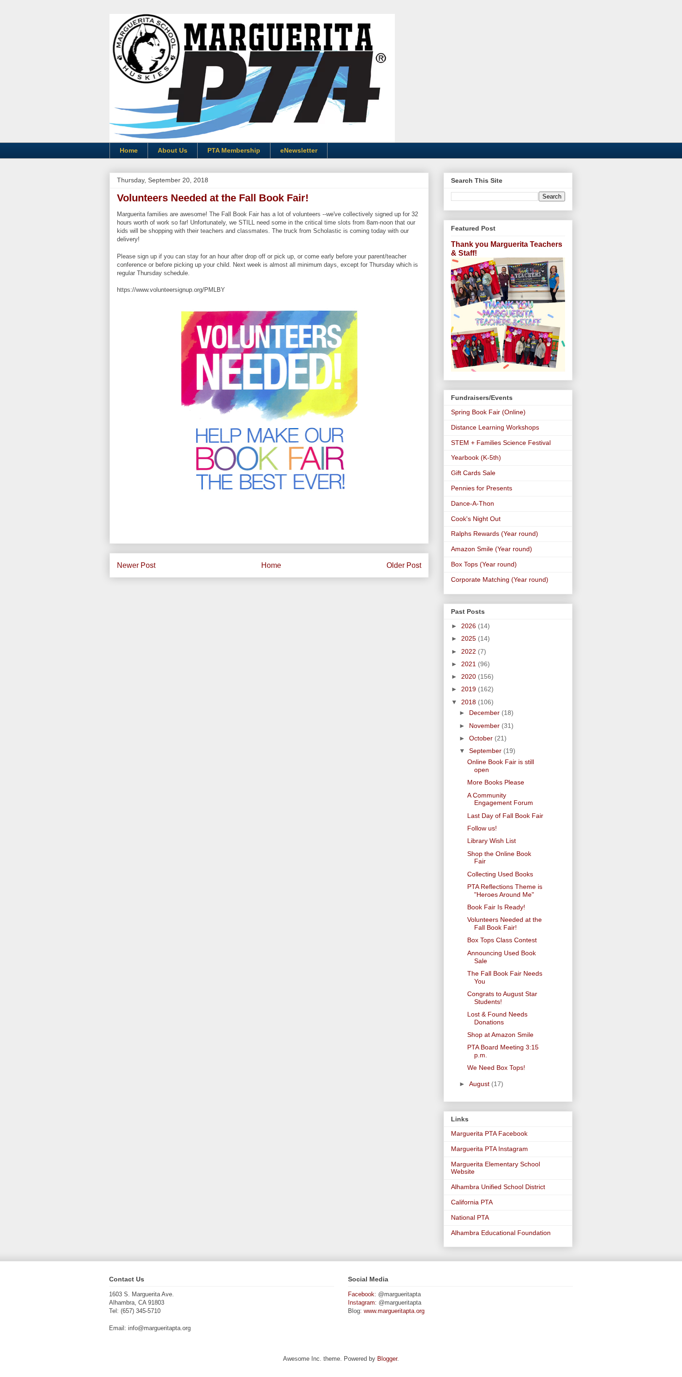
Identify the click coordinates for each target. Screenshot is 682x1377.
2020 (469, 676)
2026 (469, 626)
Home (129, 150)
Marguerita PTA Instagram (489, 1148)
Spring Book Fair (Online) (488, 412)
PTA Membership (233, 150)
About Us (172, 150)
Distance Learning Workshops (495, 427)
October (482, 738)
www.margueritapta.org (394, 1310)
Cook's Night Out (476, 518)
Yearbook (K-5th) (476, 457)
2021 (469, 664)
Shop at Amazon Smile (500, 1034)
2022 (469, 651)
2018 (469, 702)
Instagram (361, 1302)
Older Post (403, 565)
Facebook (361, 1294)
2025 (469, 638)
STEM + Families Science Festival (501, 442)
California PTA (472, 1202)
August (480, 1083)
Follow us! (482, 828)
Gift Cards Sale (473, 472)
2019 (469, 689)
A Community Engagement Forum (500, 799)
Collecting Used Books (500, 874)
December (485, 712)
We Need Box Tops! (496, 1067)
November (485, 725)
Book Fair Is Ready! (496, 907)
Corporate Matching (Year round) (499, 579)
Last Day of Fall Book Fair (505, 815)
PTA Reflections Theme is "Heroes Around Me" (504, 890)
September (486, 750)
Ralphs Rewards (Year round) (494, 533)
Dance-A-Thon (472, 503)
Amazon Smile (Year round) (491, 549)
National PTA (470, 1217)
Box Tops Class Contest (502, 940)
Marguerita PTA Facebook (489, 1133)
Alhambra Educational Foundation (501, 1232)
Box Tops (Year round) (484, 564)
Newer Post (136, 565)
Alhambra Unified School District (498, 1186)
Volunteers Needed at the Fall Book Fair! (504, 923)
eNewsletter (298, 150)
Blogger (387, 1358)
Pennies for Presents (481, 488)
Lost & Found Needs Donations (497, 1018)
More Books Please (495, 782)
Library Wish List (491, 840)
